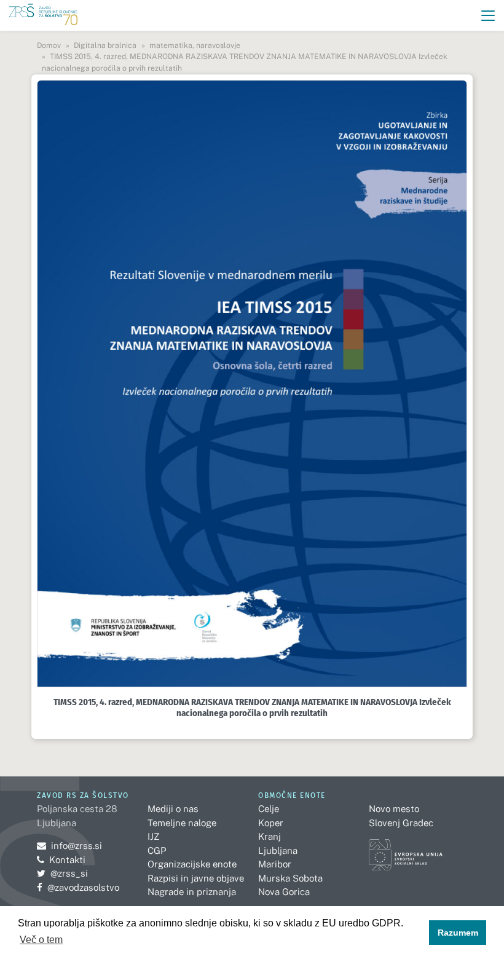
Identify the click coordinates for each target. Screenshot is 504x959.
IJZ (153, 836)
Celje (268, 808)
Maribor (274, 864)
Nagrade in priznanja (192, 891)
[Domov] (43, 15)
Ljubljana (277, 850)
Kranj (269, 836)
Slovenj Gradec (401, 823)
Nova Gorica (284, 891)
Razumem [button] (458, 932)
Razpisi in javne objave (196, 878)
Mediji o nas (173, 808)
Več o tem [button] (41, 939)
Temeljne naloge (182, 823)
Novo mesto (394, 808)
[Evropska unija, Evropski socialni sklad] (406, 849)
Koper (270, 823)
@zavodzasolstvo (78, 887)
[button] (488, 15)
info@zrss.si (69, 845)
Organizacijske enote (192, 864)
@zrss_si (62, 873)
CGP (157, 850)
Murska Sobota (290, 878)
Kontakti (67, 859)
